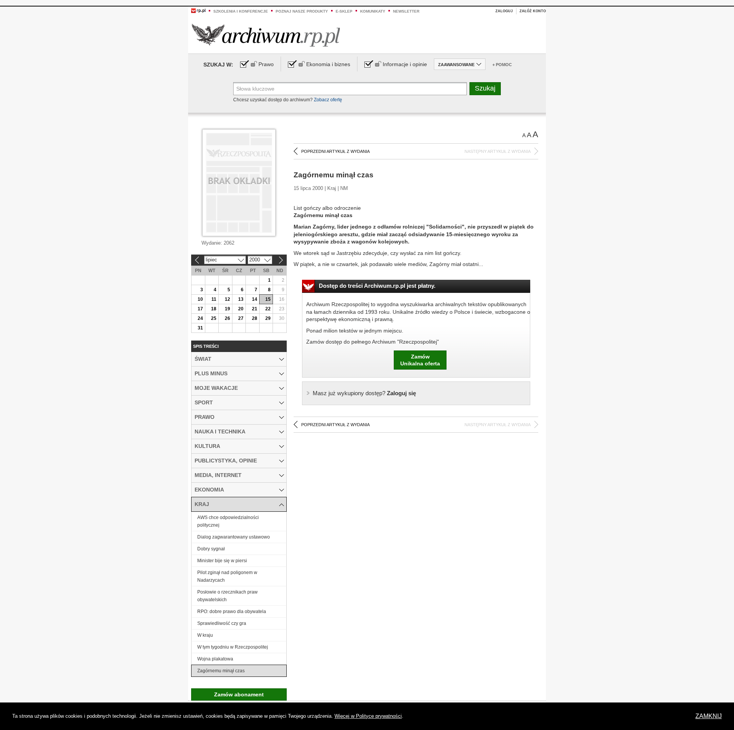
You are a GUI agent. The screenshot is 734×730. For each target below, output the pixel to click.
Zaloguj (504, 11)
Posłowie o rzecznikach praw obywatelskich (227, 595)
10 (200, 299)
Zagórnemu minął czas (221, 670)
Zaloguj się (364, 393)
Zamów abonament (239, 694)
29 (268, 318)
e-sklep (344, 11)
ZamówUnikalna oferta (420, 360)
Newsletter (406, 11)
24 (200, 318)
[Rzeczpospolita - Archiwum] (266, 35)
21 (254, 308)
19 (227, 308)
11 (213, 299)
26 (227, 318)
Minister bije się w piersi (222, 560)
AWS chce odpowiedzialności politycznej (228, 521)
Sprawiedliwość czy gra (221, 623)
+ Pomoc (502, 64)
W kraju (205, 635)
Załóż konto (533, 11)
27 (241, 318)
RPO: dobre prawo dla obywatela (231, 611)
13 (241, 299)
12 (227, 299)
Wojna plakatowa (215, 659)
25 (213, 318)
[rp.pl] (198, 10)
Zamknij (708, 716)
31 (200, 328)
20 (241, 308)
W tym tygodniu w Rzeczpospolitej (232, 647)
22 (268, 308)
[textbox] (350, 88)
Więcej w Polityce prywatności (368, 716)
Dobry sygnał (211, 549)
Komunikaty (372, 11)
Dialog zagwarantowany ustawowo (233, 537)
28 (254, 318)
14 (254, 299)
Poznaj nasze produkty (302, 11)
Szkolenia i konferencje (240, 11)
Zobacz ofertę (328, 99)
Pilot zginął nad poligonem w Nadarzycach (227, 576)
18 (213, 308)
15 (268, 299)
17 (200, 308)
